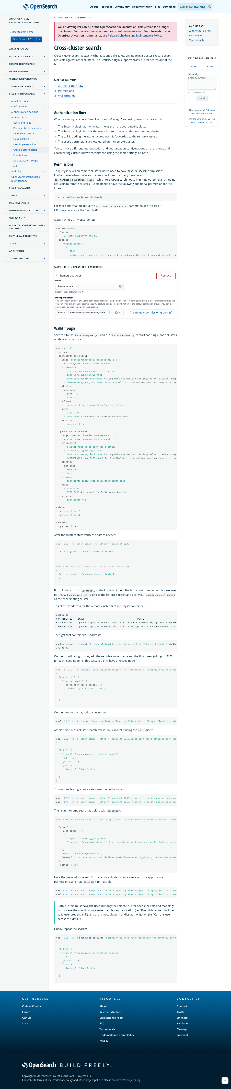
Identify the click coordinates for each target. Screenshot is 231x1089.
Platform (106, 6)
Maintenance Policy (111, 1017)
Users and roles (22, 122)
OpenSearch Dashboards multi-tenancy (25, 178)
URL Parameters (64, 210)
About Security (19, 101)
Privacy (103, 1040)
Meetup (182, 1029)
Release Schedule (110, 1012)
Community (122, 6)
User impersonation (24, 144)
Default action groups (25, 160)
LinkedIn (182, 1017)
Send (202, 98)
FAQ (102, 1023)
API (15, 166)
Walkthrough (66, 96)
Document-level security (27, 128)
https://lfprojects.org (128, 1080)
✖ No (210, 66)
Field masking (21, 139)
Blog (157, 6)
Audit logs (17, 171)
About (94, 6)
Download (169, 6)
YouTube (182, 1023)
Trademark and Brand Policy (116, 1035)
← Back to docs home (21, 31)
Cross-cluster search (25, 149)
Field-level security (23, 133)
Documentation (142, 6)
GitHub (26, 1017)
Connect (182, 1006)
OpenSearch (41, 7)
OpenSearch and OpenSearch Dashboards (24, 21)
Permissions (20, 155)
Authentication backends (25, 111)
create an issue (205, 122)
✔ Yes (194, 66)
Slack (25, 1023)
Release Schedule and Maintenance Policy (134, 35)
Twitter (181, 1012)
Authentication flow (70, 86)
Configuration (19, 106)
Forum (26, 1012)
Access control (19, 117)
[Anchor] (77, 80)
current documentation (127, 31)
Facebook (183, 1035)
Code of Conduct (32, 1006)
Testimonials (107, 1029)
